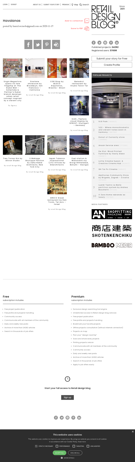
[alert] (67, 445)
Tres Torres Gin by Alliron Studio (12, 159)
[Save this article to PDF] (56, 44)
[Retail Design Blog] (108, 17)
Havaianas (11, 20)
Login (5, 4)
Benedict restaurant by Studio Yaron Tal (79, 83)
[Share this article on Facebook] (28, 44)
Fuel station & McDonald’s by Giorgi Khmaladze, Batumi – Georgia (79, 161)
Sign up (67, 397)
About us (37, 4)
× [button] (133, 432)
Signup (13, 4)
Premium (65, 4)
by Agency (12, 105)
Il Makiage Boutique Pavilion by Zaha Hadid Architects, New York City (35, 162)
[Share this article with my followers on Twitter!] (38, 44)
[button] (36, 446)
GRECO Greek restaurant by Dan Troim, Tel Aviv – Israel (57, 201)
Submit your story (51, 4)
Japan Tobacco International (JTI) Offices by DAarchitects (57, 161)
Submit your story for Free (112, 58)
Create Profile (112, 65)
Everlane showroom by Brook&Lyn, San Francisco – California (35, 85)
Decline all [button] (75, 453)
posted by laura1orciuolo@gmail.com (21, 26)
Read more (82, 442)
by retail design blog (35, 95)
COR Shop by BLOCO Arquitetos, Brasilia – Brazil (57, 84)
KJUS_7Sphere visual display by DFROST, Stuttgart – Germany (79, 122)
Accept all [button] (59, 453)
